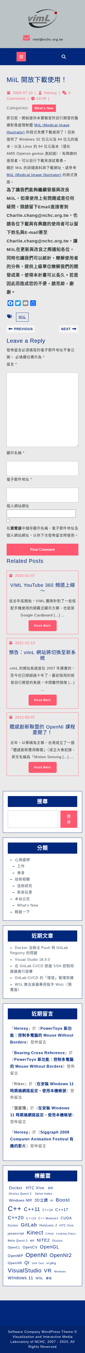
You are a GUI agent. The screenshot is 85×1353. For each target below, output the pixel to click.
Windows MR (20, 1200)
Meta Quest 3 (18, 1240)
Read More (40, 623)
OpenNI (36, 1255)
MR (50, 1188)
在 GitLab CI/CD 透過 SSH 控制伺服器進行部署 (42, 968)
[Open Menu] (21, 56)
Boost (63, 1200)
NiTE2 (43, 1240)
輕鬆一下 (22, 912)
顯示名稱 (16, 453)
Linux (50, 1233)
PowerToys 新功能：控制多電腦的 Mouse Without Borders (41, 1035)
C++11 (32, 1209)
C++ (14, 1208)
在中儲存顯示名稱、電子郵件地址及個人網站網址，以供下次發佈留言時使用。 (42, 531)
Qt (27, 1262)
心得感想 (22, 860)
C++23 (31, 1218)
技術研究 (24, 886)
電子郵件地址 (19, 479)
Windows (60, 1271)
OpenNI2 (61, 1255)
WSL (39, 1278)
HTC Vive (34, 1188)
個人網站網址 (18, 506)
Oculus (57, 1240)
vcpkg (51, 1263)
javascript (16, 1233)
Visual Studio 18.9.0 (32, 959)
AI (51, 1200)
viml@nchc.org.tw (33, 37)
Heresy (50, 93)
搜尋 (42, 801)
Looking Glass (66, 1233)
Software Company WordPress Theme (40, 1332)
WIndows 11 (20, 1278)
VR (48, 1271)
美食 (21, 873)
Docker (15, 1188)
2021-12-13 (25, 643)
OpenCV (30, 1247)
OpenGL (49, 1246)
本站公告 (22, 899)
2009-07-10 (23, 93)
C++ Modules (48, 1218)
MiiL (22, 317)
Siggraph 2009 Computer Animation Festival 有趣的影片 (42, 1139)
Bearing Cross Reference (39, 1053)
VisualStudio (25, 1270)
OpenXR (15, 1263)
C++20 (16, 1217)
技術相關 (22, 879)
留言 (12, 364)
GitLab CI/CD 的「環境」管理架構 (44, 978)
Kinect (35, 1233)
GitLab (29, 1224)
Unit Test (38, 1263)
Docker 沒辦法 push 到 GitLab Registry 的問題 (39, 950)
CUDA (66, 1218)
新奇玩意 (24, 892)
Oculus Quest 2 (20, 1193)
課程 (49, 1278)
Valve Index (43, 1193)
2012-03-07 (25, 717)
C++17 (61, 1209)
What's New (44, 108)
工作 (21, 866)
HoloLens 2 (48, 1225)
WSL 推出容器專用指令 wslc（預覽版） (41, 987)
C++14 (47, 1210)
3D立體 (41, 1200)
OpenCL (14, 1247)
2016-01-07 (25, 576)
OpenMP (15, 1256)
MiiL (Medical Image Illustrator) (34, 175)
